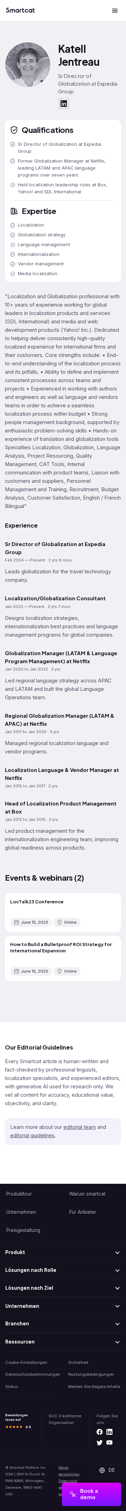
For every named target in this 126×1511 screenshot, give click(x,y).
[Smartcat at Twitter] (100, 1443)
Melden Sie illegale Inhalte (94, 1386)
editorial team (79, 1127)
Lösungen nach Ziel (29, 1288)
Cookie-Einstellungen (26, 1362)
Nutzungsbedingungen (91, 1374)
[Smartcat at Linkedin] (109, 1432)
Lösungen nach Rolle (30, 1270)
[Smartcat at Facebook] (100, 1432)
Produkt (15, 1252)
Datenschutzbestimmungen (31, 1374)
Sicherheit (78, 1362)
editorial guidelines (32, 1135)
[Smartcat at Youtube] (109, 1443)
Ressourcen (20, 1342)
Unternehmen (22, 1306)
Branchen (17, 1323)
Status (11, 1386)
